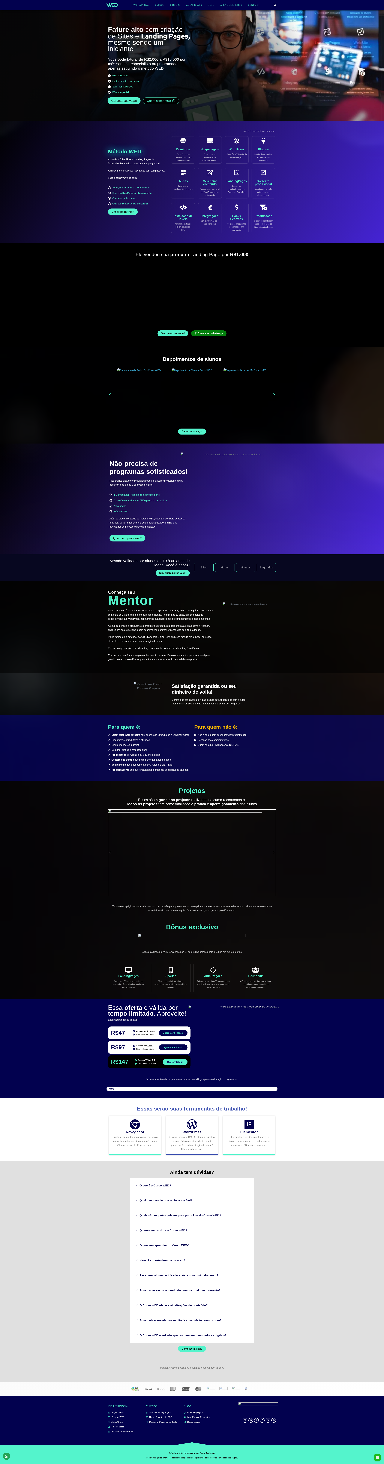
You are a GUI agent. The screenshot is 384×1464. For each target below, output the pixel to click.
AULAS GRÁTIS (194, 5)
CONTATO (253, 5)
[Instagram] (245, 1420)
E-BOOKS (175, 5)
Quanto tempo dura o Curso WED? (163, 1230)
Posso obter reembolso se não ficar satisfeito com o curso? (181, 1320)
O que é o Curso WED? (155, 1185)
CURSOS (159, 5)
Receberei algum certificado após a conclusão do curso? (179, 1275)
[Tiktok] (256, 1420)
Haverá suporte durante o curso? (162, 1260)
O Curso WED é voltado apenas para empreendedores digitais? (183, 1335)
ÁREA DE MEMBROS (231, 5)
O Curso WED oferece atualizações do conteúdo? (174, 1305)
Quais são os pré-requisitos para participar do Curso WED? (180, 1215)
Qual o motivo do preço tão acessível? (166, 1200)
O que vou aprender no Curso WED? (165, 1245)
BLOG (211, 5)
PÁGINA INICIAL (140, 5)
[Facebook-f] (262, 1420)
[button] (275, 5)
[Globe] (273, 1420)
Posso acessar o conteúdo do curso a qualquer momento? (180, 1290)
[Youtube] (250, 1420)
